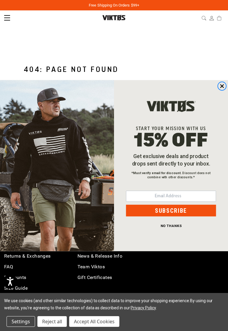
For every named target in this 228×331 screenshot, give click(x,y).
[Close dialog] (222, 86)
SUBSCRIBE (171, 210)
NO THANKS (171, 225)
